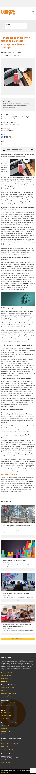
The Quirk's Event (6, 675)
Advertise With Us (6, 678)
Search (8, 24)
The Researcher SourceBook (9, 703)
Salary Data (4, 746)
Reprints (7, 772)
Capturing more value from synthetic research (16, 593)
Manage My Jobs (6, 731)
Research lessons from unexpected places (14, 560)
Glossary (3, 741)
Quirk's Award (5, 718)
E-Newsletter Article (7, 131)
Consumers (4, 125)
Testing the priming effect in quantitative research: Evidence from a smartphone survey (17, 625)
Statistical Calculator (7, 749)
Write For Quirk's (6, 696)
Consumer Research (7, 117)
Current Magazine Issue (7, 687)
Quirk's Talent (5, 734)
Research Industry (14, 125)
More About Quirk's (6, 673)
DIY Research (17, 117)
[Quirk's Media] (8, 12)
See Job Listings (5, 725)
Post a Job (4, 728)
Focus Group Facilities (7, 706)
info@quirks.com (5, 762)
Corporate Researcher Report (9, 744)
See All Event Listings (7, 713)
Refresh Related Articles (18, 639)
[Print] (2, 144)
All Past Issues (5, 690)
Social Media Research (13, 119)
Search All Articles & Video (8, 693)
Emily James (7, 52)
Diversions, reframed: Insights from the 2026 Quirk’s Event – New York (17, 526)
